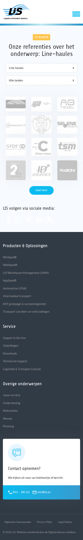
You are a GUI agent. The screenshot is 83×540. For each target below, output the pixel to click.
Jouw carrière (11, 395)
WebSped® (10, 265)
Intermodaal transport (17, 296)
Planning (8, 426)
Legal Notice (65, 521)
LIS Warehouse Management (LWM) (26, 272)
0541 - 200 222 (21, 492)
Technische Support (15, 361)
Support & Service (14, 338)
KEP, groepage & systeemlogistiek (24, 304)
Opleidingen (10, 345)
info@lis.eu (43, 492)
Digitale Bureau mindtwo (62, 532)
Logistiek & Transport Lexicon (22, 369)
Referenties (10, 410)
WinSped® (10, 257)
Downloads (10, 353)
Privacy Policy (44, 521)
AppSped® (9, 280)
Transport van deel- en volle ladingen (26, 311)
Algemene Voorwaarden (17, 521)
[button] (76, 13)
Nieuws (7, 418)
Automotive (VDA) (14, 288)
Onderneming (11, 403)
